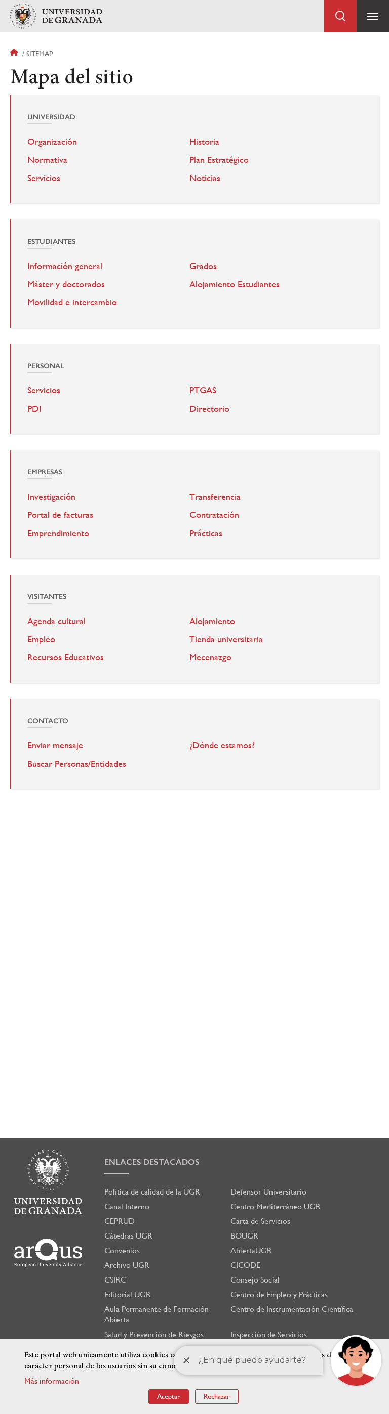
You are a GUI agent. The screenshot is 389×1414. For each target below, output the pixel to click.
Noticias (204, 178)
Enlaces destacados (152, 1162)
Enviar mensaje (55, 745)
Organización (52, 142)
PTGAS (202, 390)
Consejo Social (255, 1280)
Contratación (214, 515)
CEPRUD (119, 1221)
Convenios (122, 1250)
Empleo (41, 639)
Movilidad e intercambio (72, 302)
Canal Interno (126, 1206)
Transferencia (215, 497)
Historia (204, 142)
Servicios (43, 178)
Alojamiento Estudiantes (234, 284)
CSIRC (115, 1280)
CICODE (245, 1265)
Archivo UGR (126, 1265)
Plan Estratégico (219, 160)
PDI (34, 409)
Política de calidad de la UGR (152, 1192)
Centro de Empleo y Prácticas (279, 1294)
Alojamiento (212, 621)
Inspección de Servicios (268, 1334)
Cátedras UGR (128, 1236)
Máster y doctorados (66, 284)
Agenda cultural (56, 621)
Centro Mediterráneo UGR (275, 1206)
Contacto (47, 721)
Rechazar (217, 1396)
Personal (45, 366)
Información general (64, 266)
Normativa (47, 160)
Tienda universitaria (226, 639)
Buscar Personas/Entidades (76, 764)
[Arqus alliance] (48, 1253)
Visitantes (46, 596)
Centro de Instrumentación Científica (291, 1309)
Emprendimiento (58, 533)
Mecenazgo (210, 657)
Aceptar (168, 1396)
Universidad (51, 117)
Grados (203, 266)
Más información (51, 1381)
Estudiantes (51, 241)
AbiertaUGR (251, 1250)
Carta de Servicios (260, 1221)
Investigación (51, 497)
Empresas (44, 472)
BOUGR (244, 1236)
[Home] (56, 16)
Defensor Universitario (268, 1192)
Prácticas (205, 533)
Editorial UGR (127, 1294)
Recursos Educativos (65, 657)
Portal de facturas (60, 515)
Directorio (209, 409)
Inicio (15, 54)
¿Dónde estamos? (222, 745)
